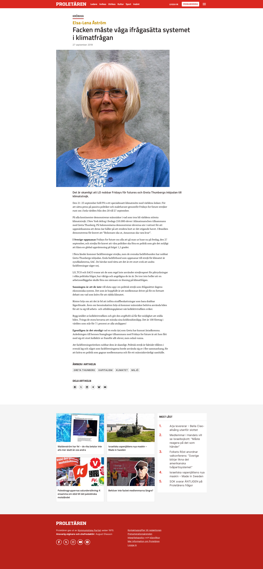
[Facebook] (75, 387)
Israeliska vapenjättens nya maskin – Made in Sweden (127, 448)
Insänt (136, 4)
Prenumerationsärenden (140, 534)
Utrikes (111, 4)
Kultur (121, 4)
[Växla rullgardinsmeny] (204, 4)
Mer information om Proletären (144, 541)
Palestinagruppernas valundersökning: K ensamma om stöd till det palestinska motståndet (79, 494)
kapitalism (105, 370)
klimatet (122, 370)
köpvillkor (155, 537)
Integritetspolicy (136, 537)
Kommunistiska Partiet (89, 530)
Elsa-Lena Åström (89, 22)
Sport (128, 4)
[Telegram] (93, 387)
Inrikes (102, 4)
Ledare (93, 4)
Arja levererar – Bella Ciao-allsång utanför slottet (187, 428)
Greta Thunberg (84, 370)
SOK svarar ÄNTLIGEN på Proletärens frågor (186, 483)
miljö (134, 370)
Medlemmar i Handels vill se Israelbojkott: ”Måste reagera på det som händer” (186, 440)
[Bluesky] (99, 387)
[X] (81, 387)
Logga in (173, 4)
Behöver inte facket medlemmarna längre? (130, 490)
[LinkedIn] (87, 387)
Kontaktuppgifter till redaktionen (144, 530)
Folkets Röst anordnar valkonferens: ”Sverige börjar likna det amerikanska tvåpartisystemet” (184, 459)
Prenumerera (190, 4)
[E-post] (105, 387)
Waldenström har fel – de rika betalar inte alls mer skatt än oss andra (80, 448)
